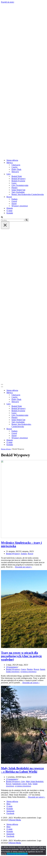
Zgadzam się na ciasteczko (17, 854)
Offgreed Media (14, 820)
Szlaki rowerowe (12, 671)
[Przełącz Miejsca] (45, 393)
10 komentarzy (12, 667)
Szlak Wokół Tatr (18, 190)
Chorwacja (16, 165)
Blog (8, 804)
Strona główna (12, 160)
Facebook (10, 813)
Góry (23, 781)
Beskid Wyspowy (19, 178)
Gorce (14, 183)
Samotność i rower (19, 784)
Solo (30, 784)
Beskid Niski (17, 176)
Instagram (10, 811)
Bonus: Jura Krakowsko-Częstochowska (28, 194)
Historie (10, 208)
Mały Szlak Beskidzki (34, 781)
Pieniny (15, 188)
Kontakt (10, 213)
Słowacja (15, 172)
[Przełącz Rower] (45, 429)
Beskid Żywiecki (18, 181)
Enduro (14, 199)
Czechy (15, 167)
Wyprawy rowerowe (20, 206)
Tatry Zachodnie (18, 192)
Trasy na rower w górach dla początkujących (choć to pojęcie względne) (21, 656)
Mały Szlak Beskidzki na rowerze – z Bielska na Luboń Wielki (22, 770)
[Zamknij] (5, 225)
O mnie (9, 211)
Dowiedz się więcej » (23, 567)
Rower (30, 554)
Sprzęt (14, 203)
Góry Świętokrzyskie (20, 185)
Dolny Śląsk (16, 169)
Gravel (14, 201)
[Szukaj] (2, 217)
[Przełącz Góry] (45, 404)
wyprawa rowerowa (28, 671)
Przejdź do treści (7, 2)
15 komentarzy (12, 779)
